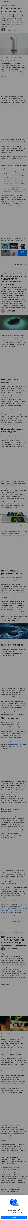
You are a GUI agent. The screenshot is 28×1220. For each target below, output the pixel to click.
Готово (14, 1217)
